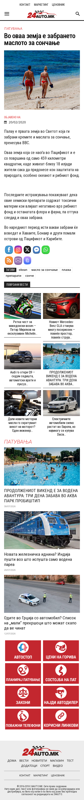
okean (23, 270)
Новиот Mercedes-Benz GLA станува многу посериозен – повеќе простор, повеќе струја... (61, 330)
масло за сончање (44, 270)
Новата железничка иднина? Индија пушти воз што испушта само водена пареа (38, 559)
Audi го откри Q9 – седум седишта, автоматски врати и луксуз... (22, 378)
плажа (66, 270)
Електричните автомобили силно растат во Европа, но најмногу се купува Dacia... (61, 427)
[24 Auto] (42, 14)
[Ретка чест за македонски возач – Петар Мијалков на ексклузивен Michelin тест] (22, 306)
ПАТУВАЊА (13, 28)
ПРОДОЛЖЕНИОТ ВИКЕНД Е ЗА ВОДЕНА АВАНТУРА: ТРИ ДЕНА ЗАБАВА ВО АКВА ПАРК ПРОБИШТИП (41, 495)
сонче (29, 276)
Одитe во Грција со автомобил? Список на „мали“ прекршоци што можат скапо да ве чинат (40, 623)
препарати (13, 276)
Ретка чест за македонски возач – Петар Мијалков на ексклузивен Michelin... (22, 328)
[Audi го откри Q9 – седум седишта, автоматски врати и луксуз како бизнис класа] (22, 356)
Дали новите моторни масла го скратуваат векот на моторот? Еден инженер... (22, 425)
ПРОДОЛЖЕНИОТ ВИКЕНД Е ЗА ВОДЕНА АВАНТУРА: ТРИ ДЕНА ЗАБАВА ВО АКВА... (61, 378)
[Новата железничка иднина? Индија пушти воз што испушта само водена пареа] (42, 530)
